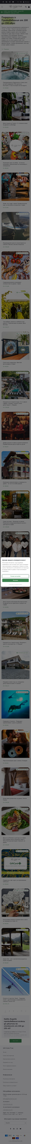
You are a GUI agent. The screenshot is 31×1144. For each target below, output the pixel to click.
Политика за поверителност (15, 584)
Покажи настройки (15, 576)
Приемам (15, 580)
